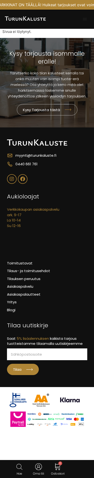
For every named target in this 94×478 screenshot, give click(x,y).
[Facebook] (22, 179)
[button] (85, 19)
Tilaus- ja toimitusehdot (28, 270)
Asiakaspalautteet (23, 294)
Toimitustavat (20, 263)
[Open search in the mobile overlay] (19, 467)
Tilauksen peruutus (23, 278)
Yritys (12, 302)
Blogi (11, 309)
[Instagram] (12, 179)
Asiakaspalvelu (20, 286)
